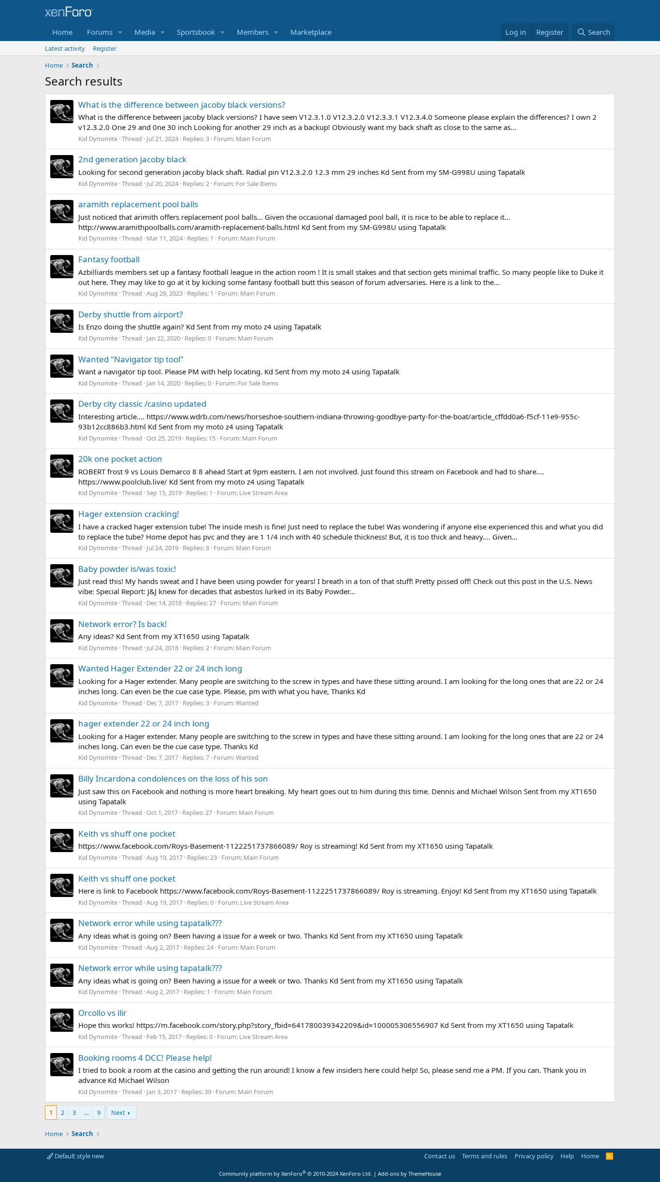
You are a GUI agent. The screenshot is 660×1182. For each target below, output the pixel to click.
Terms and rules (484, 1156)
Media (144, 32)
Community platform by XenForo (295, 1173)
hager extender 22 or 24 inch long (143, 723)
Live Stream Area (263, 492)
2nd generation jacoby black (132, 159)
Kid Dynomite (97, 138)
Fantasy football (109, 259)
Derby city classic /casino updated (142, 403)
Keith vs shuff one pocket (126, 833)
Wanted (247, 702)
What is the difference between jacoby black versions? (181, 104)
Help (567, 1156)
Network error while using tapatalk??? (150, 922)
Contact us (439, 1156)
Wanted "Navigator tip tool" (131, 359)
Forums (100, 32)
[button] (120, 32)
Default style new (78, 1156)
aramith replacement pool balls (138, 204)
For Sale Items (256, 183)
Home (62, 32)
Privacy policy (534, 1156)
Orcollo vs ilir (102, 1012)
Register (104, 48)
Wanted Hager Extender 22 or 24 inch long (160, 668)
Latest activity (65, 48)
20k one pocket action (120, 458)
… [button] (86, 1112)
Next (118, 1112)
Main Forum (253, 138)
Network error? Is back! (122, 623)
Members (253, 32)
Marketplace (310, 32)
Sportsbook (196, 32)
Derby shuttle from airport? (130, 314)
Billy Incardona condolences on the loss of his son (173, 778)
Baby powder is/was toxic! (127, 568)
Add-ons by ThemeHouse (409, 1173)
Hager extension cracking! (128, 513)
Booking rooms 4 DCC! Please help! (145, 1057)
